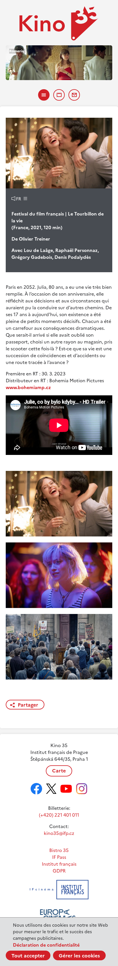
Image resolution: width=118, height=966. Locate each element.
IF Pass (59, 857)
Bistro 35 (59, 850)
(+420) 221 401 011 (59, 815)
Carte (59, 770)
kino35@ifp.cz (59, 833)
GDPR (59, 870)
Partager (28, 705)
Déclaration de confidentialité (46, 944)
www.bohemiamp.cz (28, 387)
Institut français (59, 864)
